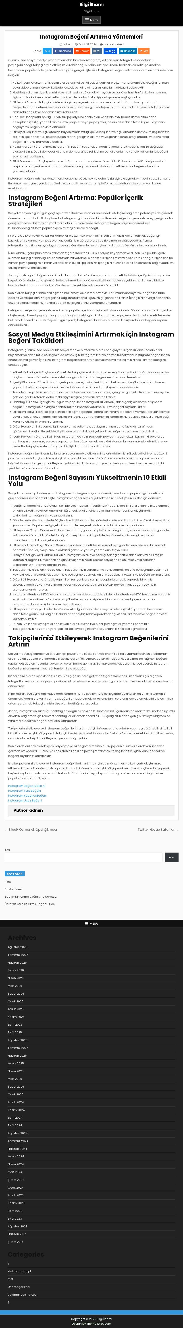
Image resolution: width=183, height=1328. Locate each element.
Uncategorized (114, 44)
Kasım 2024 (16, 1110)
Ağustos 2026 (17, 947)
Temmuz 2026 (18, 955)
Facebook (64, 51)
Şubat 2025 (16, 1086)
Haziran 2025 (17, 1055)
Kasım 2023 (16, 1203)
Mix (145, 51)
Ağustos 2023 (17, 1226)
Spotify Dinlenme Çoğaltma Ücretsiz (31, 896)
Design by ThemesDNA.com (91, 1324)
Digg (112, 51)
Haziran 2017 (17, 1234)
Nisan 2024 (16, 1164)
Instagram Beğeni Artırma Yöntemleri (91, 36)
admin (67, 44)
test (10, 1279)
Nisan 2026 (16, 978)
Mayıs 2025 (16, 1063)
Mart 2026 (15, 986)
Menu (94, 20)
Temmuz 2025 (18, 1048)
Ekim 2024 (15, 1117)
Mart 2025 (15, 1079)
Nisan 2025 (16, 1071)
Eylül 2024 (15, 1125)
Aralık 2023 (16, 1195)
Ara (7, 850)
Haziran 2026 (17, 962)
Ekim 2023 (15, 1211)
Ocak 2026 (15, 1001)
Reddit (84, 51)
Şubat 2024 (16, 1180)
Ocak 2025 (15, 1094)
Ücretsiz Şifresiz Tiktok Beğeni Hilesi (30, 904)
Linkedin (129, 51)
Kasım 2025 (16, 1017)
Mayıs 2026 (16, 970)
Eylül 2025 (15, 1032)
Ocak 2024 (16, 1187)
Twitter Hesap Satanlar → (158, 829)
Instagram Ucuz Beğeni (25, 800)
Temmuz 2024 (18, 1141)
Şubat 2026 (16, 993)
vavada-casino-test (22, 1295)
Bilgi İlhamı (91, 4)
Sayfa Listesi (13, 889)
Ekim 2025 (15, 1024)
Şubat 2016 (15, 1242)
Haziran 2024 (17, 1149)
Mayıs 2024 (16, 1156)
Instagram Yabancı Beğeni (27, 795)
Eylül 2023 (15, 1218)
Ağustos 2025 (17, 1040)
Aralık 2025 (16, 1009)
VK (98, 51)
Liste (8, 882)
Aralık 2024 (16, 1102)
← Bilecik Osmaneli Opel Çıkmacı (31, 829)
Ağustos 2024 (18, 1133)
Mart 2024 (15, 1172)
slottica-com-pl (19, 1271)
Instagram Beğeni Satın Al (26, 786)
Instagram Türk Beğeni (24, 791)
